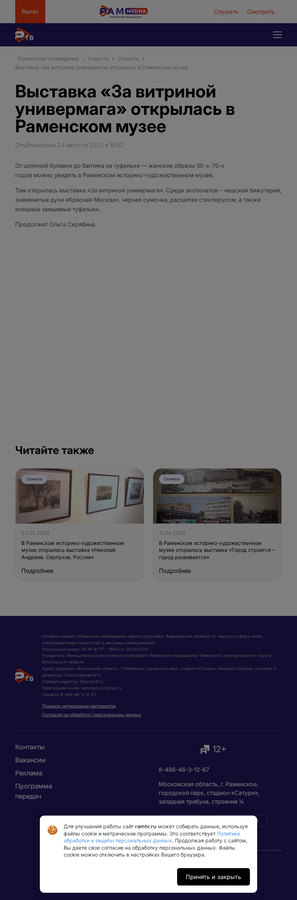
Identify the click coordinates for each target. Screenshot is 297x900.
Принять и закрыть (213, 876)
